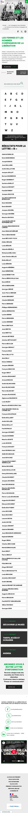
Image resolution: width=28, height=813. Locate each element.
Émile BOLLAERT (8, 417)
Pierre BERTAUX (7, 325)
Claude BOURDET (8, 477)
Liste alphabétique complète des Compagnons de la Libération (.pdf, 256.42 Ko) (15, 137)
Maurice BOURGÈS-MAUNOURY (8, 488)
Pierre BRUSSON (7, 597)
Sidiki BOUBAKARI (8, 454)
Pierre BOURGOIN (8, 493)
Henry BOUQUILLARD (9, 473)
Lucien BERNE (6, 314)
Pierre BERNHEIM (8, 318)
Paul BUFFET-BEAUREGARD (11, 601)
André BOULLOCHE (8, 470)
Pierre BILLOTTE (7, 354)
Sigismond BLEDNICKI (9, 398)
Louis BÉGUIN (6, 245)
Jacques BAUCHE (8, 194)
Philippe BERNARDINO (9, 307)
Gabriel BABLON (7, 154)
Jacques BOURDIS (8, 481)
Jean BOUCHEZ (7, 457)
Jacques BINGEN (8, 365)
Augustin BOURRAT (8, 500)
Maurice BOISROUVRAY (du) (11, 405)
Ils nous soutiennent (13, 777)
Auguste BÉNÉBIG (8, 267)
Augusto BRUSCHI (8, 594)
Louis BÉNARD (7, 264)
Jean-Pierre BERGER (9, 293)
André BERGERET (8, 296)
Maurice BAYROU (8, 217)
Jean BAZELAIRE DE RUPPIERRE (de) (8, 221)
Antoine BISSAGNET (9, 376)
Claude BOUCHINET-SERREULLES (9, 462)
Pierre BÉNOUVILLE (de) (10, 278)
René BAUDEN (7, 203)
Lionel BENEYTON (8, 274)
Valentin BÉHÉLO (8, 249)
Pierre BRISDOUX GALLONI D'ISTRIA (11, 559)
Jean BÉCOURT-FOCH (9, 238)
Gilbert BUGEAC (7, 605)
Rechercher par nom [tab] (10, 72)
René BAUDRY (7, 206)
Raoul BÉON (6, 282)
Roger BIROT (6, 372)
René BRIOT (6, 551)
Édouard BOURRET (8, 504)
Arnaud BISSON (7, 380)
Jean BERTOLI (7, 332)
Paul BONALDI (7, 428)
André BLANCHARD (8, 383)
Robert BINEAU (7, 362)
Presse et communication (14, 786)
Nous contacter (14, 779)
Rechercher (20, 83)
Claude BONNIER (8, 436)
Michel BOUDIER (7, 466)
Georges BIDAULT (8, 347)
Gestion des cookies (6, 811)
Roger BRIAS (6, 540)
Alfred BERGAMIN (8, 285)
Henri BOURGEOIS (8, 484)
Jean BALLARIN (7, 165)
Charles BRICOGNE (8, 544)
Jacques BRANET (8, 525)
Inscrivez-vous (11, 686)
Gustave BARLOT (8, 183)
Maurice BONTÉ (7, 439)
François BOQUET (8, 446)
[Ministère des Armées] (14, 797)
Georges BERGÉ (7, 289)
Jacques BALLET (8, 172)
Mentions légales (13, 788)
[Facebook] (18, 31)
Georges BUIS (7, 608)
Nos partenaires (14, 781)
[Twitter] (22, 31)
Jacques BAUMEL (8, 210)
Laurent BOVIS (7, 518)
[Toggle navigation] (26, 1)
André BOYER (6, 522)
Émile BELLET (6, 260)
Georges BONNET (8, 432)
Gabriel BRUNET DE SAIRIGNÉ (12, 585)
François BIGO (7, 351)
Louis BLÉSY (6, 401)
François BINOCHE (8, 369)
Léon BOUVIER (7, 511)
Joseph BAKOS (7, 161)
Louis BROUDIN (7, 574)
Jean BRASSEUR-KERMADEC (11, 533)
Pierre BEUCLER (7, 343)
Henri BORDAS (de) (8, 450)
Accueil (4, 25)
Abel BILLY (5, 358)
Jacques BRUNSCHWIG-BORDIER (10, 589)
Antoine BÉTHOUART (9, 340)
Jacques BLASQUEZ (9, 394)
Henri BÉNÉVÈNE (7, 271)
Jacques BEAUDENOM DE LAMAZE (10, 226)
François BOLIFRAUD (9, 414)
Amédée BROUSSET (9, 578)
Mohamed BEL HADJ (9, 253)
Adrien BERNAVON (8, 311)
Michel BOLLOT (7, 425)
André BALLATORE (8, 169)
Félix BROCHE (6, 563)
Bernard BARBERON (9, 176)
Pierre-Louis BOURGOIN (10, 496)
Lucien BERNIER (7, 322)
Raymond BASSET (8, 187)
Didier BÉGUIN (7, 242)
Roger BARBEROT (8, 179)
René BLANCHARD (8, 387)
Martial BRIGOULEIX (9, 547)
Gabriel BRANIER (8, 529)
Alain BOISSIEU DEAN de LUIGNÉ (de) (10, 409)
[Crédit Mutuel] (14, 806)
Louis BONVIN (6, 443)
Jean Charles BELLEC (9, 256)
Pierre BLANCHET (8, 391)
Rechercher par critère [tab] (23, 72)
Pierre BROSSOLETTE (9, 570)
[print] (25, 31)
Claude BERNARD (8, 300)
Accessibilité (14, 790)
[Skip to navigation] (13, 9)
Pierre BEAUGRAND (8, 234)
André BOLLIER (7, 421)
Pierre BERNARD (7, 303)
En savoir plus (7, 66)
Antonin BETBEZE (8, 336)
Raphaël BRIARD (7, 536)
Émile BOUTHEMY (8, 507)
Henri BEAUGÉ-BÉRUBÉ (10, 231)
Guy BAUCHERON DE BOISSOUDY (9, 198)
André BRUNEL (7, 581)
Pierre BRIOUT (7, 555)
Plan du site (13, 784)
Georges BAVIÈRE (8, 213)
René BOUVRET (7, 515)
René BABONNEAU (8, 158)
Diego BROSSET (7, 567)
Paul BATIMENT (7, 190)
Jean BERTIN (6, 329)
